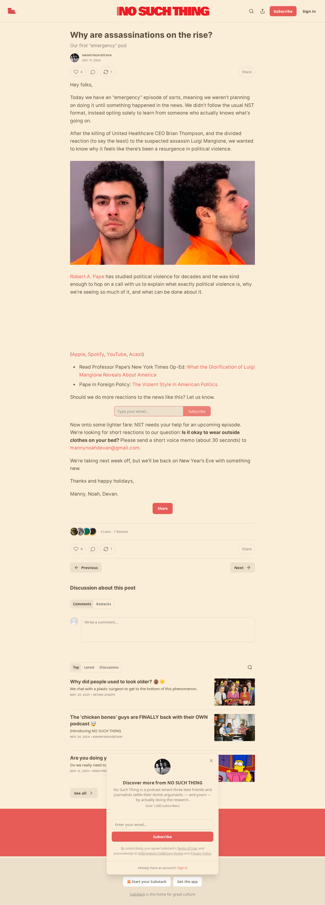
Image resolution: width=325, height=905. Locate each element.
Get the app (187, 881)
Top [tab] (76, 667)
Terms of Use (187, 848)
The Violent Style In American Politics (175, 384)
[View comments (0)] (93, 72)
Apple (78, 354)
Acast (135, 354)
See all (80, 793)
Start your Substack (149, 881)
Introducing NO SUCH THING (95, 730)
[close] (211, 761)
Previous (89, 567)
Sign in (309, 11)
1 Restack (121, 531)
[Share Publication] (262, 11)
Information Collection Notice (161, 853)
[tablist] (92, 604)
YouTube (116, 354)
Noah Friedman (104, 771)
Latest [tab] (89, 667)
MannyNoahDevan (96, 55)
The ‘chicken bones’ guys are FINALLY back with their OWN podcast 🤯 (139, 720)
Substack (137, 894)
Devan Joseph (104, 694)
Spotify (96, 354)
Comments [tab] (82, 604)
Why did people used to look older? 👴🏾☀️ (117, 682)
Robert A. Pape (87, 276)
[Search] (251, 11)
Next (239, 567)
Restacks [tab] (103, 604)
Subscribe (283, 11)
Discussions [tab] (109, 667)
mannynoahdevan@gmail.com (104, 448)
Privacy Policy (201, 853)
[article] (162, 692)
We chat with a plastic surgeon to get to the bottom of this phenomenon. (133, 688)
